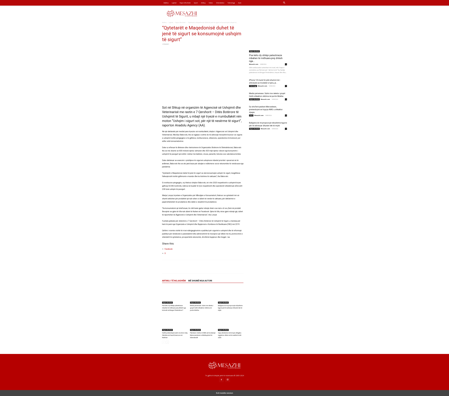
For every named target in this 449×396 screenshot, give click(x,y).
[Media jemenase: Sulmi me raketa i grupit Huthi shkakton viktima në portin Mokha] (202, 295)
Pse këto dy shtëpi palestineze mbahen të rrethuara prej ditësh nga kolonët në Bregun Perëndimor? (174, 308)
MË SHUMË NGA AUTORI (200, 280)
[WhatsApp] (180, 49)
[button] (284, 3)
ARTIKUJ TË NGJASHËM (174, 280)
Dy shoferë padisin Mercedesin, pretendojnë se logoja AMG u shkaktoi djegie (265, 109)
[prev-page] (163, 342)
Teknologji (231, 3)
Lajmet (174, 3)
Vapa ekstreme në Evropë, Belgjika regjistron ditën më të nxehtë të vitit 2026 (229, 335)
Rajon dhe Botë (185, 3)
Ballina (166, 3)
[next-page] (167, 342)
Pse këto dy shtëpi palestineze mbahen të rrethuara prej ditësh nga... (265, 58)
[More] (186, 49)
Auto (239, 3)
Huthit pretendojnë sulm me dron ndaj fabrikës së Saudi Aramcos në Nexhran (174, 335)
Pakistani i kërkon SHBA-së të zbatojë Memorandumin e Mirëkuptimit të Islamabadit (202, 335)
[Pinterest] (175, 49)
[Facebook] (164, 49)
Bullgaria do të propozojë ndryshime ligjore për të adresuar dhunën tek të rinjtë (230, 308)
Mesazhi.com (253, 64)
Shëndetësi (220, 3)
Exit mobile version (224, 393)
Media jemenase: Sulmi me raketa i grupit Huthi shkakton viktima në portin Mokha (201, 308)
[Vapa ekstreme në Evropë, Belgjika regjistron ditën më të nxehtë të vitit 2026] (230, 322)
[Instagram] (227, 379)
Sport (196, 3)
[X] (169, 49)
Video (211, 3)
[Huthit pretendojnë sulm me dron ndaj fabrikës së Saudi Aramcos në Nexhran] (175, 322)
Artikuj (203, 3)
